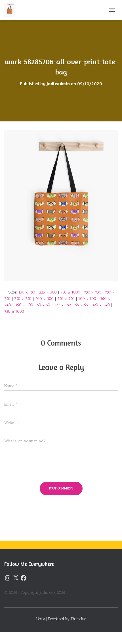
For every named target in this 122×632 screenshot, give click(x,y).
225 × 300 (48, 292)
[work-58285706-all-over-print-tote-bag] (61, 205)
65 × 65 (81, 305)
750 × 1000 (70, 292)
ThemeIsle (78, 619)
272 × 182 (62, 305)
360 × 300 (24, 305)
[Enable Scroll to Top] (111, 621)
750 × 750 (92, 292)
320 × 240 (101, 305)
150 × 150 (26, 292)
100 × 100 (87, 298)
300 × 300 (44, 298)
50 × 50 (43, 305)
